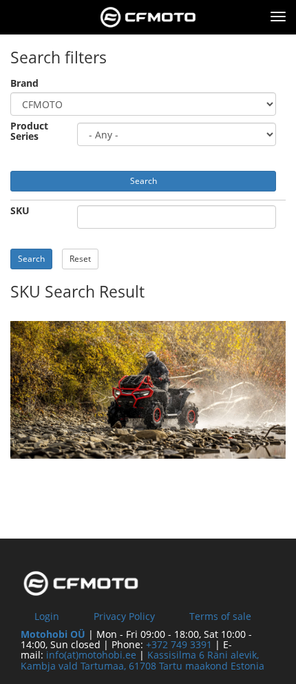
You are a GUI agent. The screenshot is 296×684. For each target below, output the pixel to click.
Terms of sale (220, 616)
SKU (20, 210)
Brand (24, 83)
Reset (80, 259)
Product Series (29, 131)
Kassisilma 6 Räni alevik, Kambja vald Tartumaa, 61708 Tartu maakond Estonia (142, 660)
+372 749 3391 (179, 644)
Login (46, 616)
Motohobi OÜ (53, 634)
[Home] (148, 17)
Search (143, 181)
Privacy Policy (124, 616)
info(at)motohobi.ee (91, 654)
